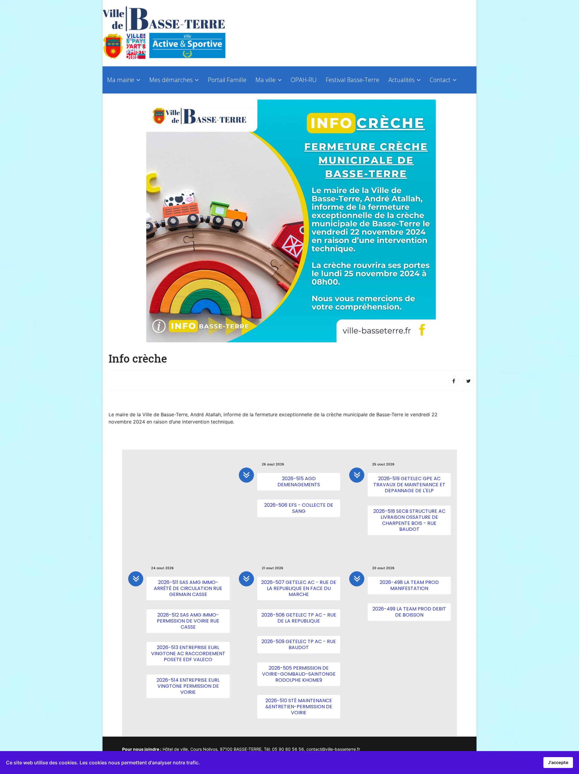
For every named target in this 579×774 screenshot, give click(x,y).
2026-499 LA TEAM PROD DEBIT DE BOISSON (409, 611)
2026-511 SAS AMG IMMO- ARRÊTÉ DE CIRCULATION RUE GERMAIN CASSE (188, 588)
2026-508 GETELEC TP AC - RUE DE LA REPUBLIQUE (298, 617)
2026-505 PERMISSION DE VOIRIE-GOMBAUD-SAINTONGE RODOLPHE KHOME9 (299, 674)
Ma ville (265, 80)
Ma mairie (120, 80)
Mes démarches (171, 80)
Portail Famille (227, 80)
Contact (440, 80)
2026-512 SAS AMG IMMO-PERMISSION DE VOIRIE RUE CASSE (188, 620)
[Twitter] (468, 381)
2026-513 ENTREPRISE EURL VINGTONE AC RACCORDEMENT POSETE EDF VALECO (188, 653)
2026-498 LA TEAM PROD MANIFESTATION (409, 585)
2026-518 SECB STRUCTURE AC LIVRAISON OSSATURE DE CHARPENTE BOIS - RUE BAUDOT (409, 520)
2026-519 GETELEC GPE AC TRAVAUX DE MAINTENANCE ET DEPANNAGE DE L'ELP (409, 484)
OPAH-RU (304, 80)
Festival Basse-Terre (352, 80)
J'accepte (558, 762)
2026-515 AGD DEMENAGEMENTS (298, 481)
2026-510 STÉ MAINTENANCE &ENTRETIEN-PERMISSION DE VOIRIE (298, 706)
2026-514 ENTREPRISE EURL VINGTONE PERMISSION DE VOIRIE (188, 686)
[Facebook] (453, 381)
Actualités (401, 80)
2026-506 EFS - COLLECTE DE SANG (298, 508)
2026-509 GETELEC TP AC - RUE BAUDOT (298, 644)
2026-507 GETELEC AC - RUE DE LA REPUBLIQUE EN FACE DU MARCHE (298, 588)
